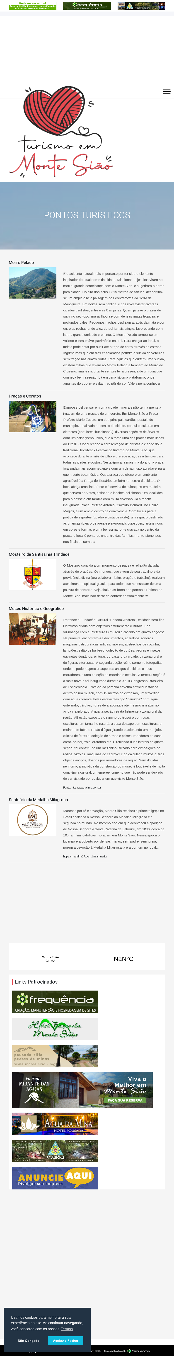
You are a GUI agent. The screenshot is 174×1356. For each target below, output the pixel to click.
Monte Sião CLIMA (87, 959)
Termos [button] (67, 1329)
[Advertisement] (87, 50)
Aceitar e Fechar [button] (65, 1340)
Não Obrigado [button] (28, 1340)
